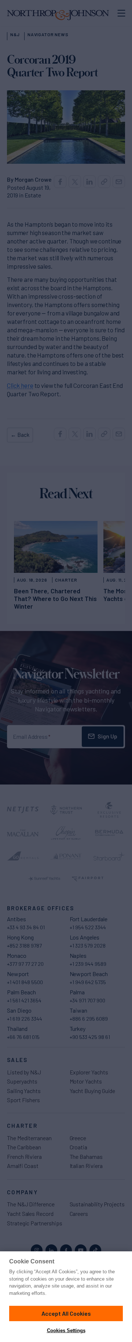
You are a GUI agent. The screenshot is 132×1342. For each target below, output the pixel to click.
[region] (66, 1296)
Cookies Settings (66, 1330)
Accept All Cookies (66, 1313)
